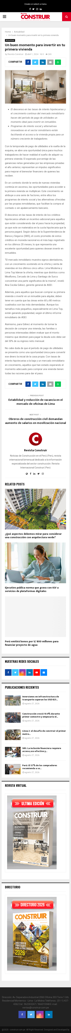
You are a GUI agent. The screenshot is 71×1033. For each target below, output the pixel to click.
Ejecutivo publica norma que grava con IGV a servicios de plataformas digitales (32, 589)
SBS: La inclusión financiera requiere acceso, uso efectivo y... (41, 749)
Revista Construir (15, 54)
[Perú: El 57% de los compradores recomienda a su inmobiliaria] (13, 769)
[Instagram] (40, 1014)
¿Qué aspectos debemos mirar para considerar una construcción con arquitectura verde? (33, 536)
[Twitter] (31, 1014)
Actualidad (10, 40)
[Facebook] (22, 1014)
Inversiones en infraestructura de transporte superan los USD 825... (40, 698)
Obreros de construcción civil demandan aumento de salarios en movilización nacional (35, 421)
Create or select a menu (35, 4)
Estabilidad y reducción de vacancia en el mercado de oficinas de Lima (35, 401)
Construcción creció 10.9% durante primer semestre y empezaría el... (41, 715)
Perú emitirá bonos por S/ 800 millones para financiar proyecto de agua (31, 643)
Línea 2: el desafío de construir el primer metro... (44, 732)
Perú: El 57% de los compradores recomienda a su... (39, 766)
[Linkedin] (49, 1014)
